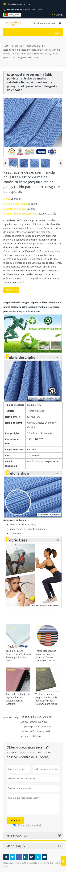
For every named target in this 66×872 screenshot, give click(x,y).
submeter (15, 820)
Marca (7, 198)
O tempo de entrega (14, 208)
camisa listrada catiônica (34, 721)
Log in (59, 15)
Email (11, 290)
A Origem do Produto (15, 203)
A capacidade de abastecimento (21, 213)
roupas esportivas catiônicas (36, 726)
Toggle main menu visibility (57, 32)
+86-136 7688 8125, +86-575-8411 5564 (25, 9)
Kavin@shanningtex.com (19, 4)
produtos (17, 45)
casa (5, 45)
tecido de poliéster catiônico (36, 716)
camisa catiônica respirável (35, 731)
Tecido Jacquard (34, 45)
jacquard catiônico (31, 736)
